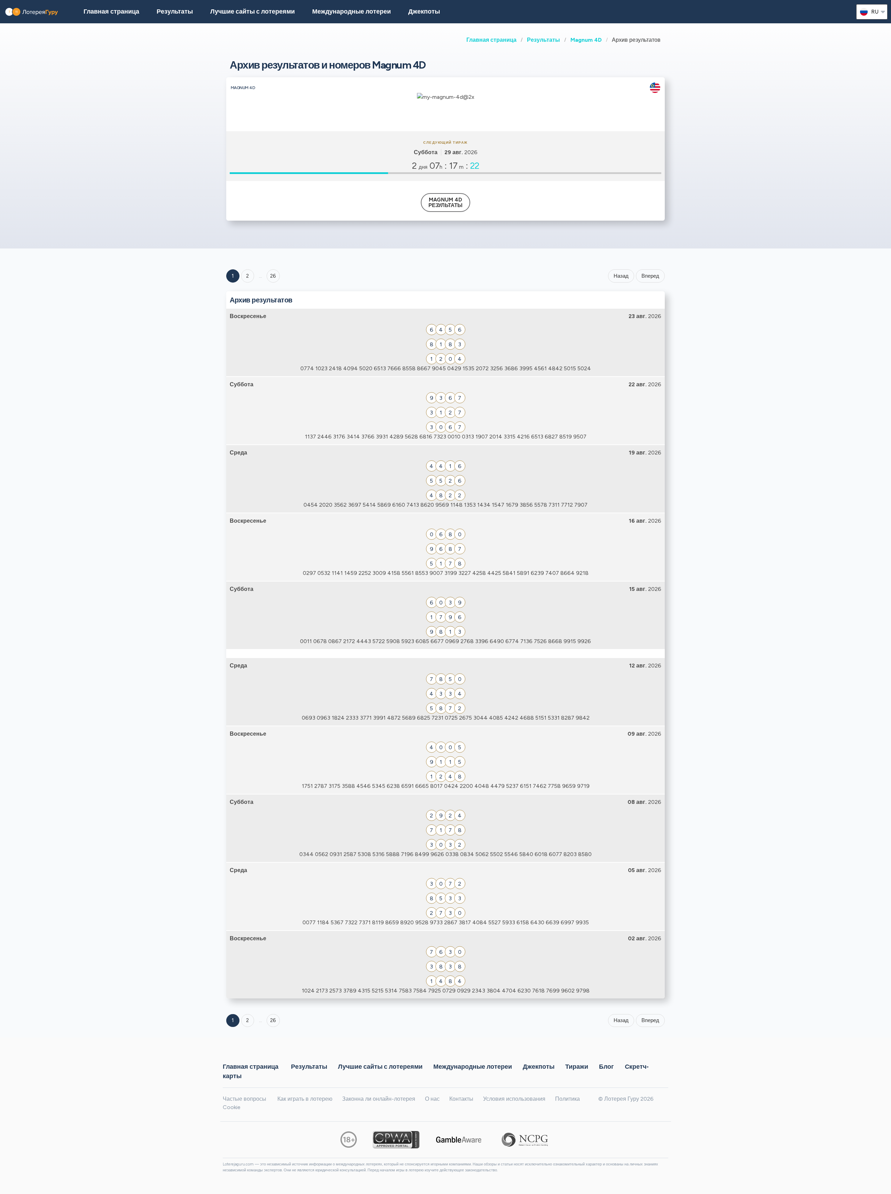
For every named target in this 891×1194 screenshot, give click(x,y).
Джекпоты (424, 11)
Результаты (543, 40)
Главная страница (491, 40)
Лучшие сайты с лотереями (252, 11)
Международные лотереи (351, 11)
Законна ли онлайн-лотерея (378, 1099)
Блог (606, 1066)
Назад (621, 276)
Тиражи (576, 1066)
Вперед (650, 276)
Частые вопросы (244, 1099)
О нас (432, 1099)
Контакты (461, 1099)
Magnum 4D (586, 40)
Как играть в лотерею (304, 1099)
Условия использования (514, 1099)
